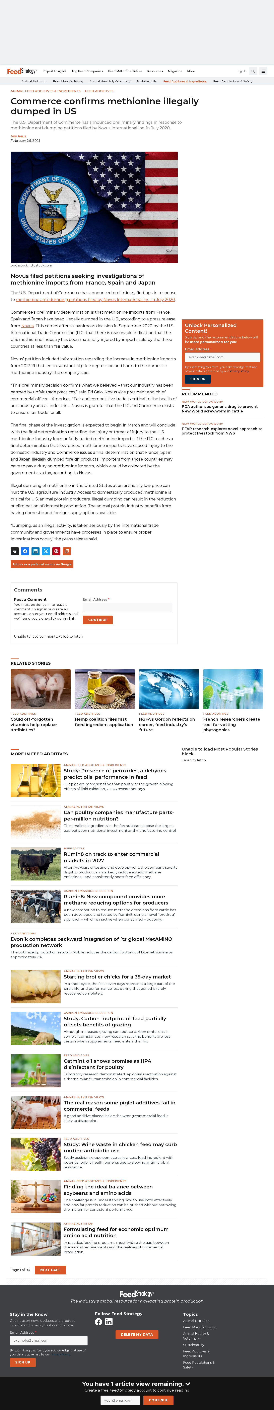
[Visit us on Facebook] (98, 1321)
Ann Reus (18, 136)
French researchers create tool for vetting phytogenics (231, 724)
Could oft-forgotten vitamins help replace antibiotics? (34, 724)
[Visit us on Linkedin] (109, 1321)
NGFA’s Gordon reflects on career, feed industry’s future (167, 724)
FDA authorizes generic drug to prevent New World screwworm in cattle (220, 408)
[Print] (15, 551)
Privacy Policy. (239, 371)
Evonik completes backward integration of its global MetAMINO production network (91, 942)
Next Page (50, 1270)
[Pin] (56, 551)
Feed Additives (99, 91)
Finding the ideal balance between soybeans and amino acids (108, 1190)
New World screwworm (202, 401)
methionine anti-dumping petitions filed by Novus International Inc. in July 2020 (95, 299)
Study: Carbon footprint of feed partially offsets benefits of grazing (115, 1022)
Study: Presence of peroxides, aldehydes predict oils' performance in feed (115, 774)
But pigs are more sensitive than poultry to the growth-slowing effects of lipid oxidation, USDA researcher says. (119, 786)
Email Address (96, 599)
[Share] (25, 551)
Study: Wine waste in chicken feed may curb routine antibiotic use (120, 1148)
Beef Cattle (74, 848)
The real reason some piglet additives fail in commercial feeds (120, 1106)
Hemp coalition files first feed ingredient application (104, 722)
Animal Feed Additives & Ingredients (46, 91)
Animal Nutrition (78, 1223)
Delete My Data (137, 1334)
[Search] (253, 71)
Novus (27, 325)
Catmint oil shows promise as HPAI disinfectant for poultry (108, 1064)
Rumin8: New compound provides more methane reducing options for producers (116, 900)
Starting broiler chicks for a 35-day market (117, 977)
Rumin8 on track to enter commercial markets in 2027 (111, 857)
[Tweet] (46, 551)
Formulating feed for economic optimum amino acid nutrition (116, 1232)
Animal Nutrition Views (84, 806)
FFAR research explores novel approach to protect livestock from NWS (222, 430)
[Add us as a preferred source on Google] (67, 551)
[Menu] (263, 71)
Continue (158, 1400)
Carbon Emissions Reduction (88, 890)
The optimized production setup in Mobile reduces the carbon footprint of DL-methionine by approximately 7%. (92, 954)
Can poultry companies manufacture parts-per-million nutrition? (119, 815)
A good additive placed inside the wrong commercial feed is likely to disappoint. (116, 1118)
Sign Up (197, 379)
